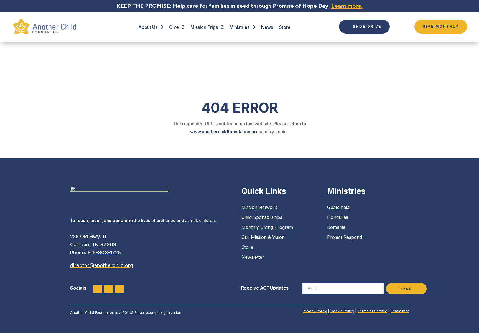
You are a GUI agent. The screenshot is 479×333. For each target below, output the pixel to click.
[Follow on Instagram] (97, 289)
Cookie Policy (342, 311)
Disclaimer (400, 311)
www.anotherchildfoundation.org (224, 131)
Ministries (239, 27)
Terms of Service (372, 311)
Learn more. (347, 5)
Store (285, 27)
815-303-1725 (104, 252)
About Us (147, 27)
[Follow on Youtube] (119, 289)
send (406, 289)
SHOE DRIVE (367, 26)
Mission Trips (204, 27)
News (267, 27)
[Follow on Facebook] (108, 289)
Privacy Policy (315, 311)
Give (174, 27)
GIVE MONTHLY (441, 26)
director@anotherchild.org (101, 265)
